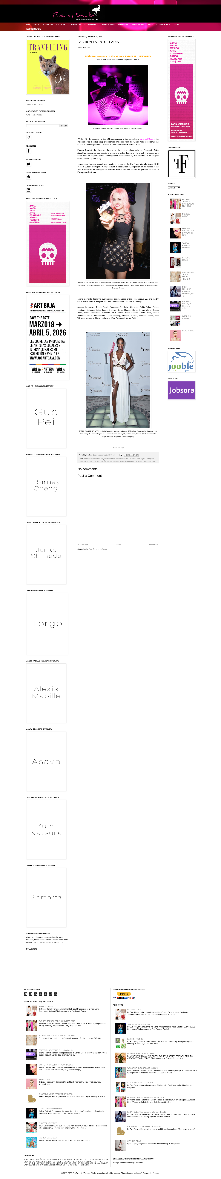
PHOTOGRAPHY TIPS (48, 1123)
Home (28, 25)
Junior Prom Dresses (34, 104)
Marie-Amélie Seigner (104, 461)
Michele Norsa (118, 461)
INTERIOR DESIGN (186, 317)
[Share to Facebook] (134, 455)
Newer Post (83, 545)
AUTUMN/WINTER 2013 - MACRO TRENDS (188, 276)
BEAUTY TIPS (48, 25)
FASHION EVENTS (91, 25)
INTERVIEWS (123, 25)
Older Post (153, 545)
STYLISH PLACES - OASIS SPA (140, 1083)
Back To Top (118, 447)
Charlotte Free (109, 459)
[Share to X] (131, 455)
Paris (145, 461)
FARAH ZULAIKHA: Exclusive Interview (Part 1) (188, 291)
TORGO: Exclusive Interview (186, 245)
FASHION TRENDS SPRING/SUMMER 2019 (188, 203)
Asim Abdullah (98, 459)
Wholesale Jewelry (34, 115)
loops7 (139, 1173)
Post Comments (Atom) (98, 549)
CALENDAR (61, 25)
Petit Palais (151, 461)
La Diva (89, 461)
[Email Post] (121, 455)
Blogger (156, 1173)
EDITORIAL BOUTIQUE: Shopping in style (187, 305)
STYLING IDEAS (186, 259)
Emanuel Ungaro (122, 459)
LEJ (94, 461)
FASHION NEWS (108, 25)
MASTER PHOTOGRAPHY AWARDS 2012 (188, 232)
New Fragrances (130, 461)
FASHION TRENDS (135, 1039)
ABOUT (36, 25)
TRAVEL (176, 25)
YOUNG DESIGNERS (33, 29)
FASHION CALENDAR (48, 1138)
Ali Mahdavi (88, 459)
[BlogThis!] (128, 455)
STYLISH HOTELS (163, 25)
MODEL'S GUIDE (138, 25)
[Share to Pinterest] (137, 455)
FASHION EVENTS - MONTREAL (140, 1054)
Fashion (132, 459)
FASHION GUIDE (186, 215)
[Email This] (125, 455)
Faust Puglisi (140, 459)
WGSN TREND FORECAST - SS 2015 (142, 1068)
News (140, 461)
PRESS (150, 25)
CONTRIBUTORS (75, 25)
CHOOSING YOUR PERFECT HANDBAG (55, 1094)
